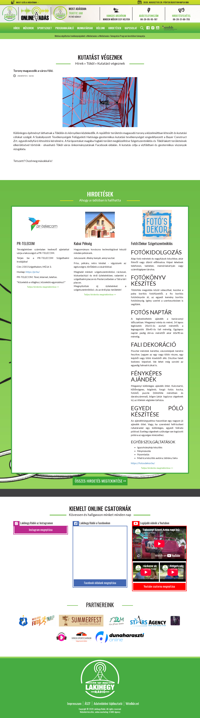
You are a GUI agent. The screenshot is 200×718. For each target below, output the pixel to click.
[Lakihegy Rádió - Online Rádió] (61, 636)
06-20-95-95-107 (148, 19)
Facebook (148, 28)
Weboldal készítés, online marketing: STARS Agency (100, 711)
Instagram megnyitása (40, 530)
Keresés (142, 28)
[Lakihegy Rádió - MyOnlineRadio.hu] (175, 620)
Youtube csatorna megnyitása (159, 586)
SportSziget (44, 28)
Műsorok (28, 28)
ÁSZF (87, 703)
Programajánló (64, 28)
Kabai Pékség (83, 243)
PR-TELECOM (26, 243)
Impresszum (74, 703)
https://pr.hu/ (33, 271)
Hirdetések (114, 28)
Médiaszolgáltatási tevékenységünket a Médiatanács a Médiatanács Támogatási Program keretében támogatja (174, 28)
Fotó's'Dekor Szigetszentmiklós (151, 243)
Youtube (158, 28)
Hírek (16, 28)
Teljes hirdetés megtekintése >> (43, 287)
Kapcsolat (131, 28)
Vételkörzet (132, 703)
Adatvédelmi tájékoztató (108, 703)
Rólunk (100, 28)
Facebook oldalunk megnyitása (100, 583)
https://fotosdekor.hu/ (143, 463)
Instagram (153, 28)
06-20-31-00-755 (181, 19)
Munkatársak (85, 28)
